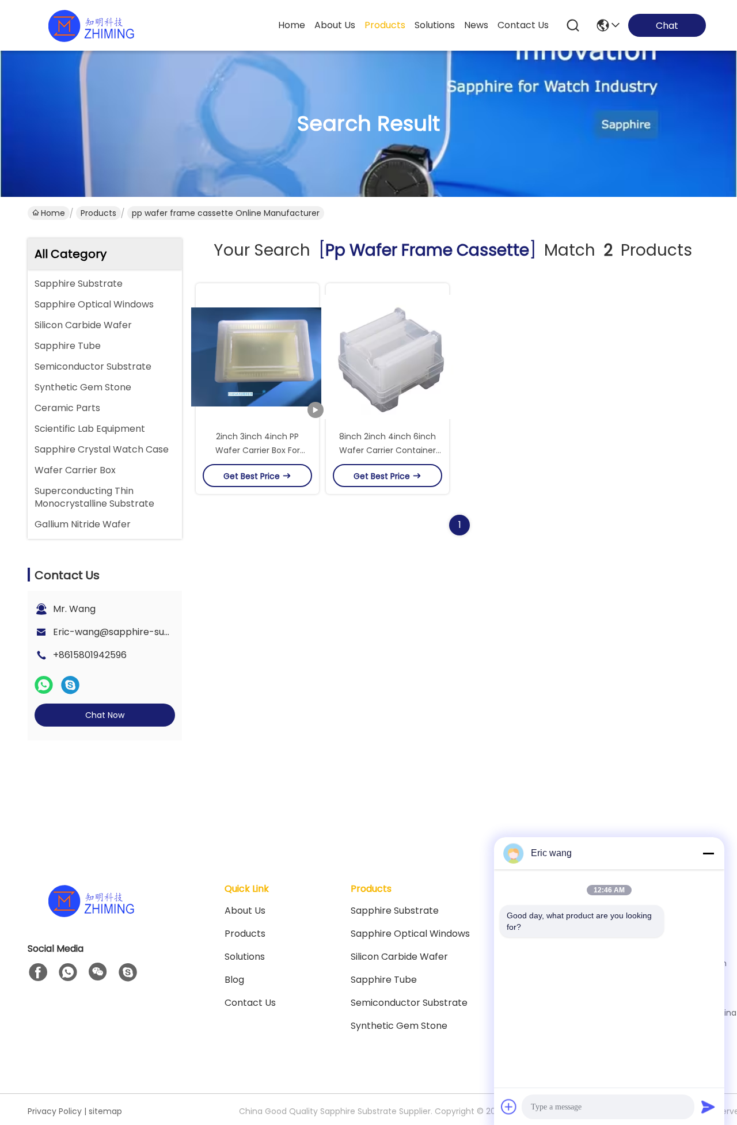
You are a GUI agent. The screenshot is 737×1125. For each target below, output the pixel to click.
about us (334, 25)
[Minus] (708, 853)
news (476, 25)
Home (291, 25)
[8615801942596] (68, 972)
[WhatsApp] (43, 685)
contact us (523, 25)
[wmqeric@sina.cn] (127, 972)
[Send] (708, 1106)
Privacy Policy (55, 1111)
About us (245, 910)
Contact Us (250, 1002)
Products (98, 213)
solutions (435, 25)
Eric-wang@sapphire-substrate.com (137, 631)
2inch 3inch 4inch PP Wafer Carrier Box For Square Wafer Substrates (257, 450)
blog (234, 979)
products (384, 25)
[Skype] (70, 685)
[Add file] (509, 1106)
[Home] (91, 914)
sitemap (105, 1111)
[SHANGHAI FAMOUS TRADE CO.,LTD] (91, 25)
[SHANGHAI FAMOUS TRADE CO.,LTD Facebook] (38, 972)
